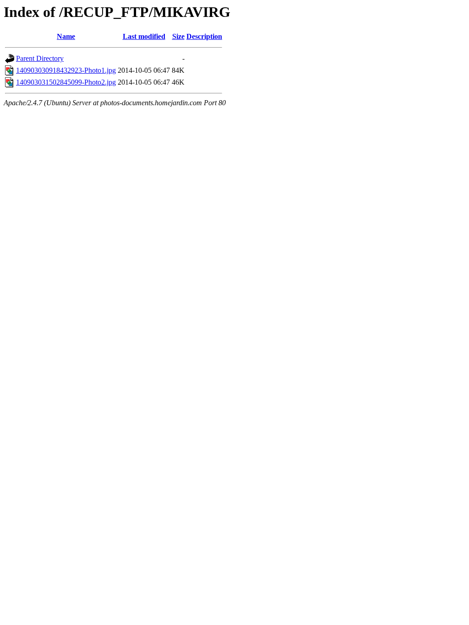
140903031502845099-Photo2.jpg (66, 82)
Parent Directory (40, 58)
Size (178, 36)
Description (204, 36)
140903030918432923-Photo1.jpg (66, 70)
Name (66, 36)
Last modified (144, 36)
